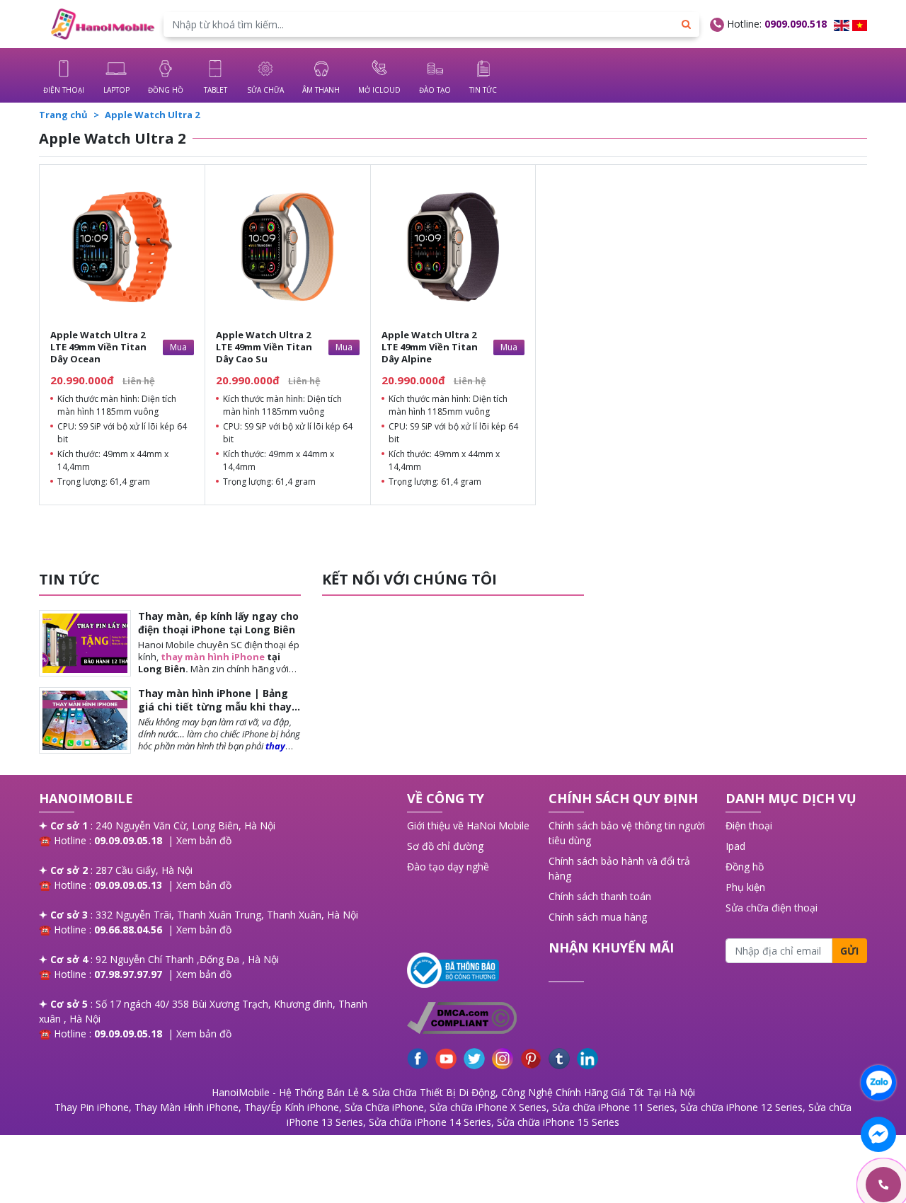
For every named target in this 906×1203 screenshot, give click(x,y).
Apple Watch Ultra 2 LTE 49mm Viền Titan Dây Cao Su (264, 346)
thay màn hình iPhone (213, 656)
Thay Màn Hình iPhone (186, 1107)
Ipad (735, 846)
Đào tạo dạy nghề (448, 866)
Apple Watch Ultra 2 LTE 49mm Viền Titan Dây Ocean (98, 346)
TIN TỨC (69, 579)
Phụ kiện (745, 887)
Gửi (849, 950)
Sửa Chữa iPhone (384, 1107)
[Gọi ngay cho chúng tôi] (816, 1184)
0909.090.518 (795, 23)
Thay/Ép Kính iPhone (291, 1107)
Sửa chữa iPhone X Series (488, 1107)
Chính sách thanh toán (600, 896)
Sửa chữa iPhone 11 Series (613, 1107)
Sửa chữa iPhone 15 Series (558, 1122)
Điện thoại (749, 825)
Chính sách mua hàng (598, 916)
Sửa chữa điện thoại (772, 907)
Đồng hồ (745, 866)
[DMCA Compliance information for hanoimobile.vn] (470, 1018)
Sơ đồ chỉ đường (445, 846)
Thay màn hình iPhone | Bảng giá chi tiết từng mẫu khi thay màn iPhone (215, 705)
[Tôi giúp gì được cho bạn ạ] (878, 1082)
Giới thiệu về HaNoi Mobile (468, 825)
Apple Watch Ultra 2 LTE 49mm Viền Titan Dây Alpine (430, 346)
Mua (178, 347)
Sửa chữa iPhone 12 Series (741, 1107)
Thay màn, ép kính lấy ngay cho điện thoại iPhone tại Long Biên (218, 622)
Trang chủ (63, 114)
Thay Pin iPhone (92, 1107)
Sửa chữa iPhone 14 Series (430, 1122)
